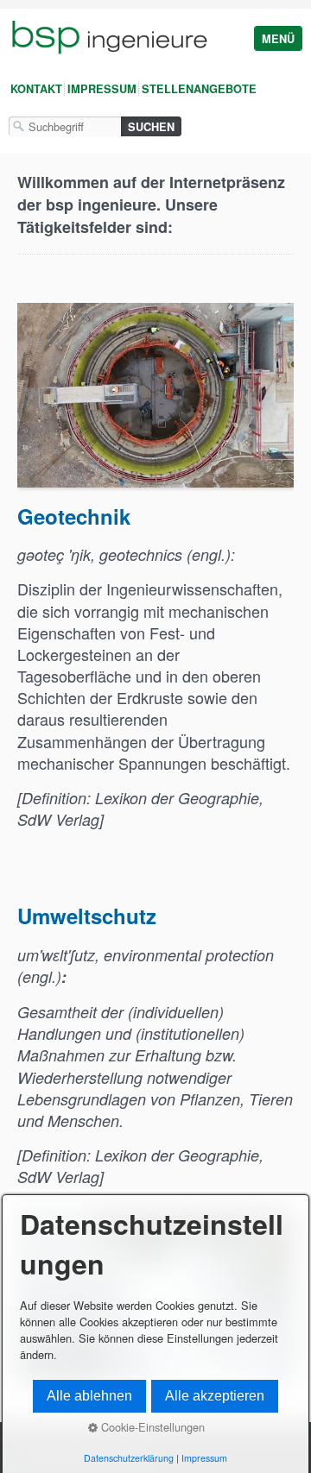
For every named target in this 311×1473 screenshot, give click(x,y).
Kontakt (36, 89)
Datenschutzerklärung (129, 1457)
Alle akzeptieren (214, 1395)
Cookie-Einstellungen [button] (151, 1427)
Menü (278, 39)
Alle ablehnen (89, 1395)
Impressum (101, 89)
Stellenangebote (199, 89)
